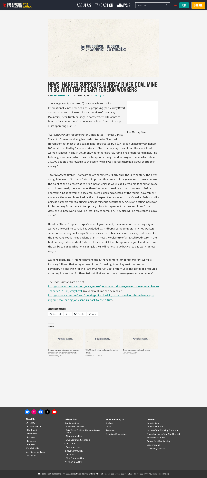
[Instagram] (33, 411)
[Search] (167, 5)
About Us (84, 5)
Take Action (104, 5)
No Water (70, 426)
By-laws (31, 437)
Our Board (32, 430)
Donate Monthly (155, 426)
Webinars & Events (73, 461)
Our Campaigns (71, 423)
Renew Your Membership (158, 441)
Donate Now (153, 423)
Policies (31, 444)
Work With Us (32, 448)
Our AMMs (32, 433)
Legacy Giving (153, 444)
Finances (31, 440)
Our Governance (33, 426)
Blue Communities (75, 458)
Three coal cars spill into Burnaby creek (136, 350)
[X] (47, 411)
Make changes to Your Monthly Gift (163, 433)
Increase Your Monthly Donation (162, 430)
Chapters (70, 454)
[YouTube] (54, 411)
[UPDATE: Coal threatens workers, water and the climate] (102, 339)
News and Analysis (115, 419)
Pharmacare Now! (74, 436)
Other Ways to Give (156, 448)
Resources (110, 430)
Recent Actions (73, 447)
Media (108, 426)
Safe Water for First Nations (79, 430)
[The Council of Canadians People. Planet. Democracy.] (18, 5)
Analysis (123, 5)
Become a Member (156, 437)
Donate (150, 419)
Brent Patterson (60, 95)
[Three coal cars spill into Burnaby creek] (140, 339)
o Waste (80, 426)
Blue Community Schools (78, 439)
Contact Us (31, 455)
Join (184, 5)
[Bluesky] (27, 411)
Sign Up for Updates (35, 451)
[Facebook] (40, 411)
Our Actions (70, 443)
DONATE (198, 5)
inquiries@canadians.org (159, 474)
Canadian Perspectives (116, 433)
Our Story (30, 422)
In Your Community (73, 450)
